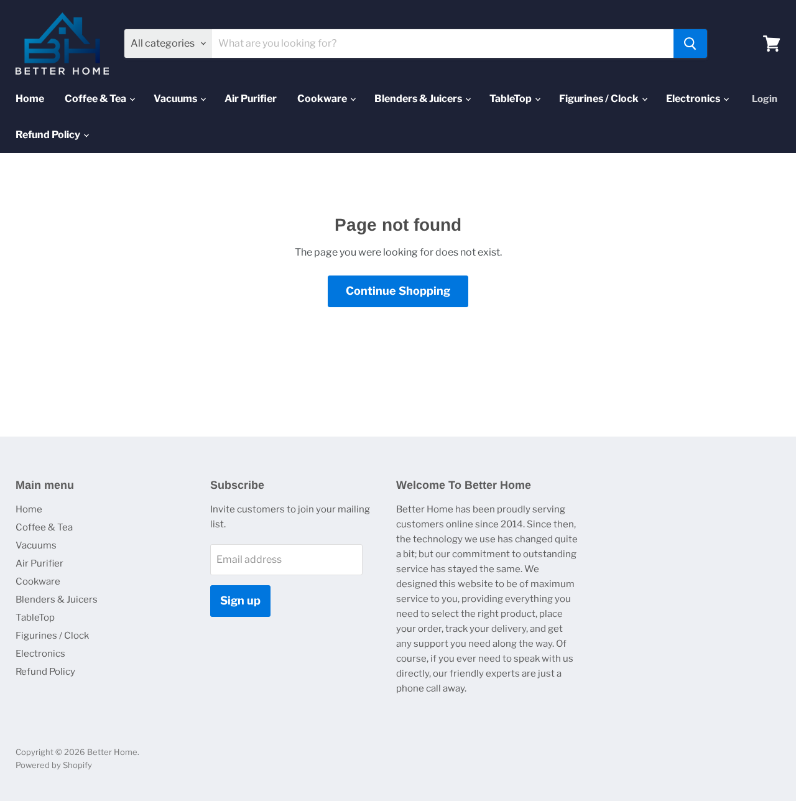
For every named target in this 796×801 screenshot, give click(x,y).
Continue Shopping (398, 290)
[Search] (690, 43)
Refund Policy (49, 135)
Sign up (240, 600)
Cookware (323, 98)
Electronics (694, 98)
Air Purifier (250, 98)
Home (30, 98)
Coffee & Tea (96, 98)
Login (764, 98)
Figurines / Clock (600, 98)
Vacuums (176, 98)
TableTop (511, 98)
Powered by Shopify (54, 765)
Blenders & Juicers (419, 98)
